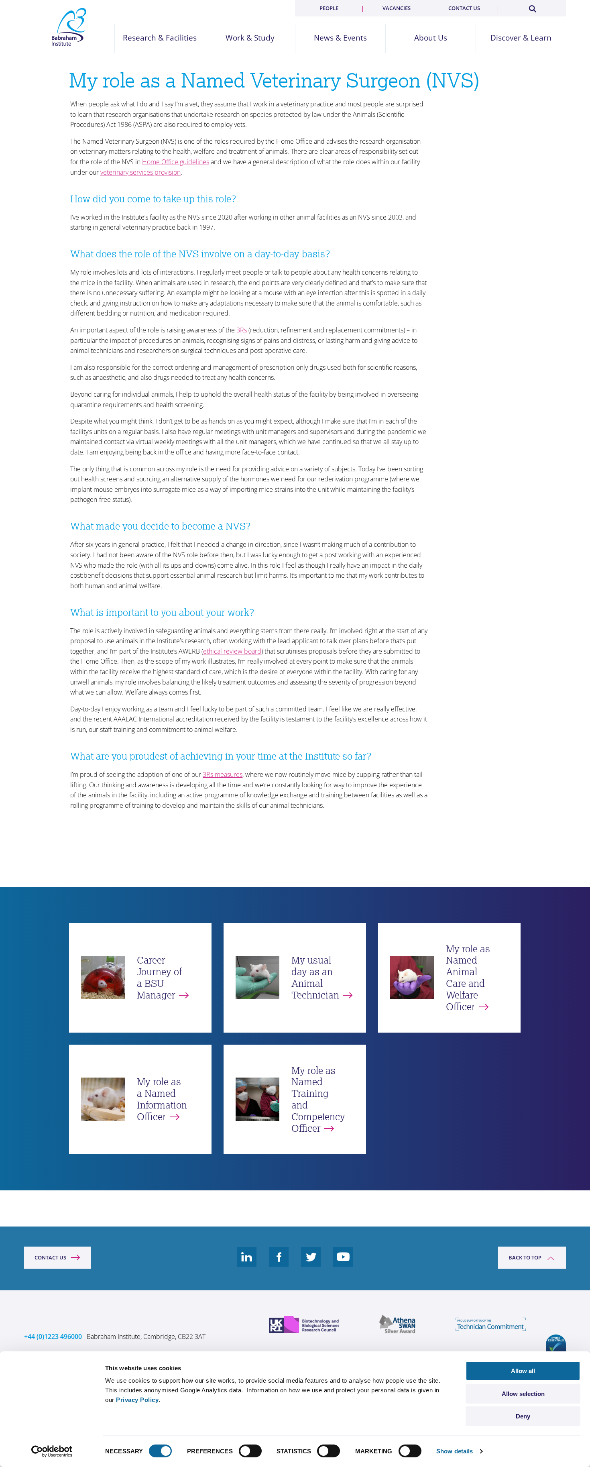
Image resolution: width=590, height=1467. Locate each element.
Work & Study (250, 38)
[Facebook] (279, 1263)
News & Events (340, 38)
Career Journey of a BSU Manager (159, 977)
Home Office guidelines (175, 161)
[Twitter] (311, 1263)
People (328, 8)
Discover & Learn (520, 38)
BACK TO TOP (525, 1257)
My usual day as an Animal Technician (315, 977)
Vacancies (396, 8)
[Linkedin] (247, 1263)
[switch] (250, 1451)
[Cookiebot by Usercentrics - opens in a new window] (52, 1451)
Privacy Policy (137, 1399)
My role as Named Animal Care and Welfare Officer (468, 978)
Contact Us (50, 1257)
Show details (454, 1451)
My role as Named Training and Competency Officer (318, 1099)
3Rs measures (222, 774)
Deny (523, 1416)
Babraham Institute (69, 27)
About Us (430, 38)
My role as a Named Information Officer (162, 1099)
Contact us (464, 8)
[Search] (532, 7)
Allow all (523, 1370)
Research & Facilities (160, 38)
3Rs (241, 330)
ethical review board (232, 651)
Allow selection (523, 1393)
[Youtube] (343, 1263)
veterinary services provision (140, 172)
